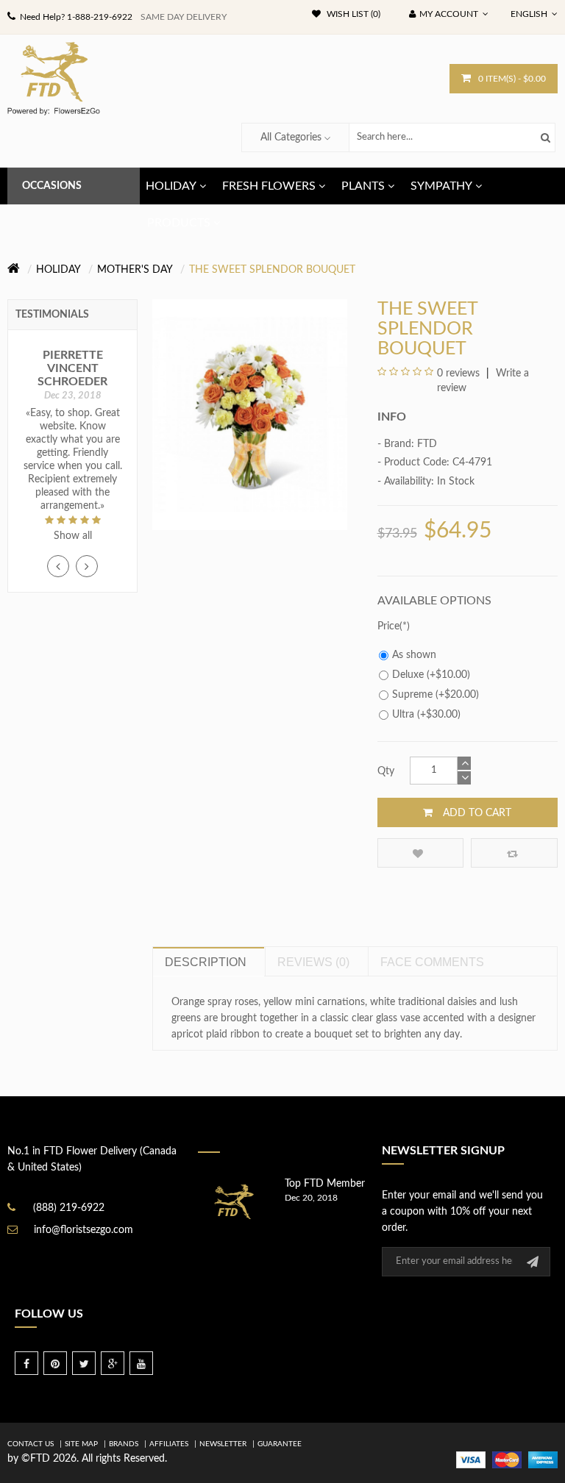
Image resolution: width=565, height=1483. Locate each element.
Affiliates (168, 1444)
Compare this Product (514, 853)
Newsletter (222, 1444)
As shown (414, 655)
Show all (73, 536)
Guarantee (279, 1444)
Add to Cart (475, 813)
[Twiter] (84, 1363)
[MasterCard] (507, 1459)
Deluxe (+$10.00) (431, 675)
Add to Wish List (420, 853)
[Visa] (471, 1459)
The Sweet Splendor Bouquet (272, 270)
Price (388, 626)
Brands (123, 1444)
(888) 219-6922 (68, 1208)
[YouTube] (141, 1363)
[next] (87, 566)
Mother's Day (135, 270)
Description (205, 962)
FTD (427, 444)
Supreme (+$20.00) (435, 695)
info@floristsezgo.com (83, 1230)
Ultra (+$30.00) (426, 715)
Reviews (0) (313, 962)
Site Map (81, 1444)
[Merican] (543, 1459)
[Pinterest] (55, 1363)
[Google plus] (112, 1363)
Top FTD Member (325, 1184)
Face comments (432, 962)
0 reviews (458, 373)
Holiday (58, 270)
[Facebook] (26, 1363)
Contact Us (30, 1444)
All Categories (290, 137)
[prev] (58, 566)
